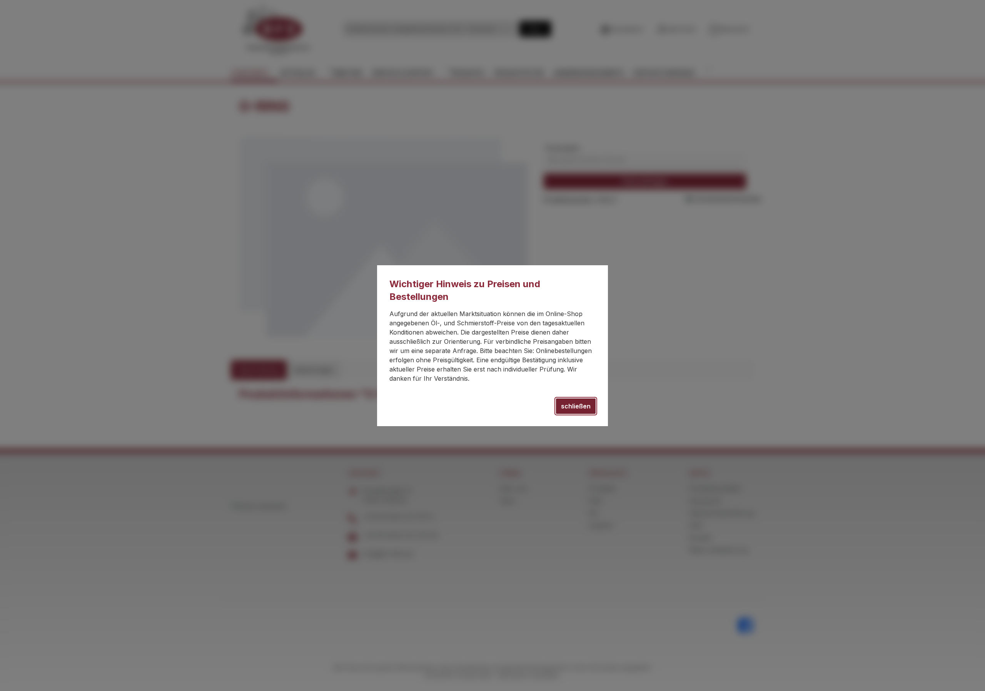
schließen (576, 406)
